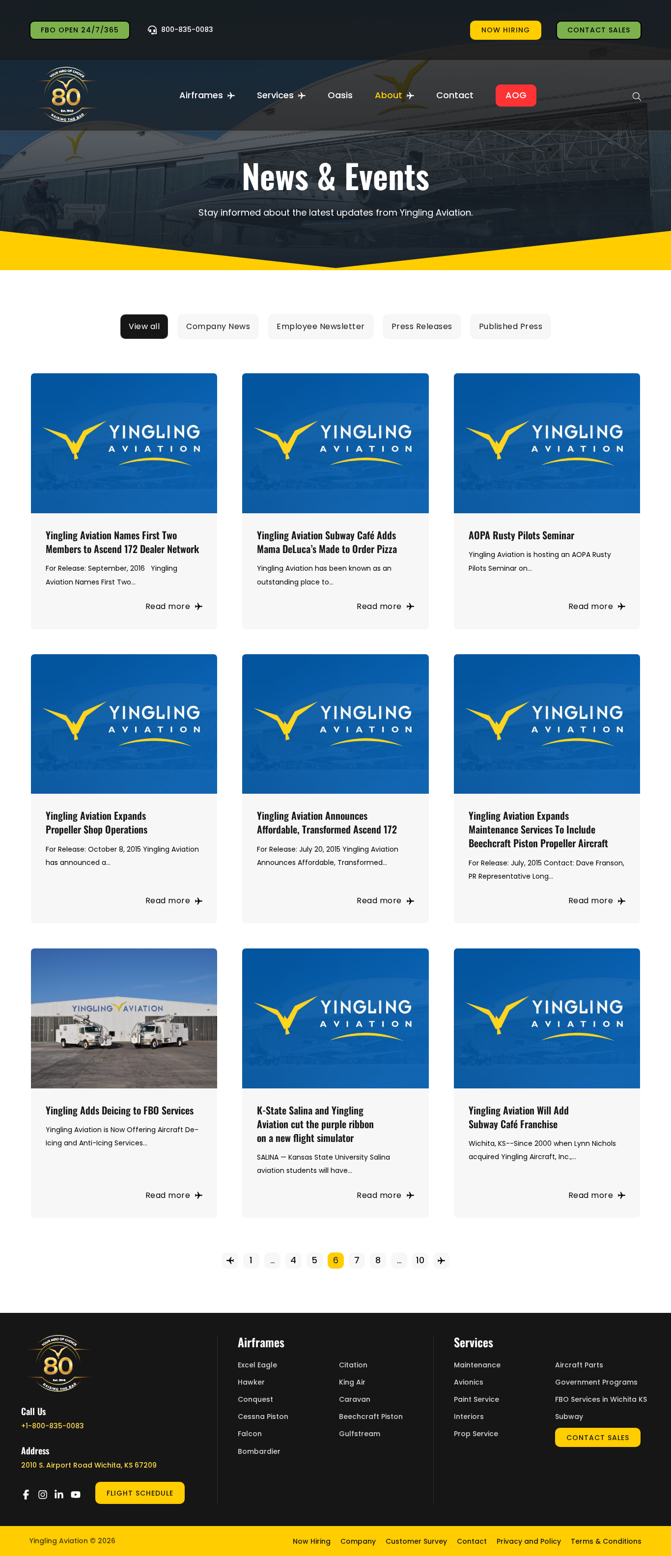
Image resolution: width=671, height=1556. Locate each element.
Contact (455, 95)
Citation (353, 1365)
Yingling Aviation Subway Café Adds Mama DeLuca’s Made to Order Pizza (327, 542)
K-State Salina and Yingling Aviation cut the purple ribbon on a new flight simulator (315, 1124)
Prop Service (476, 1434)
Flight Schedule (140, 1493)
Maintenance (477, 1365)
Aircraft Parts (579, 1365)
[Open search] (637, 95)
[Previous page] (230, 1260)
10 (420, 1260)
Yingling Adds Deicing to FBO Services (120, 1110)
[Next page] (441, 1260)
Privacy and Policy (529, 1541)
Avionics (468, 1382)
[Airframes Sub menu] (231, 95)
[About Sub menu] (410, 95)
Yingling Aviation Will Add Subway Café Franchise (519, 1117)
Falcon (250, 1434)
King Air (352, 1382)
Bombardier (259, 1451)
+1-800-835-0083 (52, 1426)
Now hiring (505, 30)
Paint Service (476, 1399)
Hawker (251, 1382)
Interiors (469, 1417)
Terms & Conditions (606, 1541)
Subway (569, 1417)
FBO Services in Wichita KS (601, 1399)
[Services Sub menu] (302, 95)
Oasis (340, 95)
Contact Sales (598, 30)
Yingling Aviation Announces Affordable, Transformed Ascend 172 (327, 822)
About (388, 95)
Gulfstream (359, 1434)
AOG (516, 95)
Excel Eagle (257, 1365)
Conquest (255, 1399)
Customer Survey (416, 1541)
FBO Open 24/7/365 (80, 30)
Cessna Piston (263, 1417)
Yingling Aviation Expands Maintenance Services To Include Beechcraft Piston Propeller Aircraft (538, 829)
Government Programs (596, 1382)
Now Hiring (312, 1541)
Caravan (354, 1399)
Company (358, 1541)
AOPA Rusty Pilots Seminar (521, 535)
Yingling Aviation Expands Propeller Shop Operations (96, 822)
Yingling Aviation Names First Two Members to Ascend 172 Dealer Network (122, 542)
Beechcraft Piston (371, 1417)
